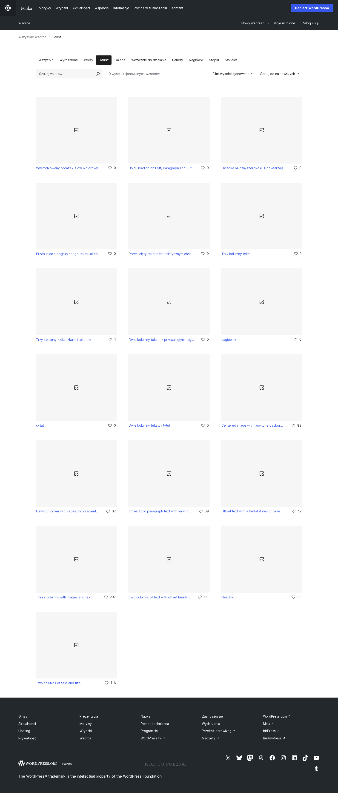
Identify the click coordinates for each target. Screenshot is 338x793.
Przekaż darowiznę (218, 731)
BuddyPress (274, 738)
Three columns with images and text (64, 597)
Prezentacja (89, 716)
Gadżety (210, 738)
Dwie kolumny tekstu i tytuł (149, 425)
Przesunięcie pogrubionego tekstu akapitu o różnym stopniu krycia (68, 254)
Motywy (86, 724)
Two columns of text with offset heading (160, 597)
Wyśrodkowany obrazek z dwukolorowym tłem (68, 168)
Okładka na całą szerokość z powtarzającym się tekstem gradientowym (254, 168)
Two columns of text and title (58, 683)
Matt (268, 724)
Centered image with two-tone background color (253, 425)
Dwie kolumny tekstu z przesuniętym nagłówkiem (161, 340)
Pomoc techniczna (155, 724)
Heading (227, 597)
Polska (67, 764)
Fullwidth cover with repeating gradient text (67, 511)
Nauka (145, 716)
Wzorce (24, 23)
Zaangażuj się (212, 716)
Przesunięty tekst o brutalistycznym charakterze (161, 254)
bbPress (271, 731)
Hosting (24, 731)
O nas (22, 716)
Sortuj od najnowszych (277, 74)
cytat (40, 425)
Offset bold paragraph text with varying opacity (160, 511)
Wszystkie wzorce (32, 37)
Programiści (149, 731)
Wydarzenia (211, 724)
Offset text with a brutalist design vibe (250, 511)
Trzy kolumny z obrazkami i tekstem (63, 340)
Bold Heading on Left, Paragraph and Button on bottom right (161, 168)
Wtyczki (86, 731)
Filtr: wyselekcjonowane (231, 74)
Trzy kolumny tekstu (236, 254)
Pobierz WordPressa (312, 8)
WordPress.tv (153, 738)
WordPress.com (277, 716)
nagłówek (228, 340)
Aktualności (27, 724)
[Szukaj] (98, 73)
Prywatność (27, 738)
